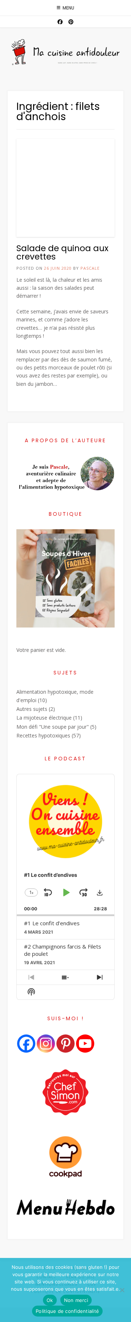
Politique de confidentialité (67, 1311)
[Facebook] (26, 1043)
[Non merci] (122, 1290)
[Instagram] (46, 1043)
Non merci (76, 1300)
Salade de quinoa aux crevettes (62, 252)
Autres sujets (31, 708)
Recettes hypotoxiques (43, 735)
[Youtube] (85, 1043)
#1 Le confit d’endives (52, 923)
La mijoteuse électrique (44, 717)
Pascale (90, 268)
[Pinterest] (65, 1043)
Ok (50, 1300)
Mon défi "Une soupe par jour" (52, 726)
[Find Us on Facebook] (60, 22)
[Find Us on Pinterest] (71, 22)
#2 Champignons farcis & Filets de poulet (62, 950)
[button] (99, 892)
